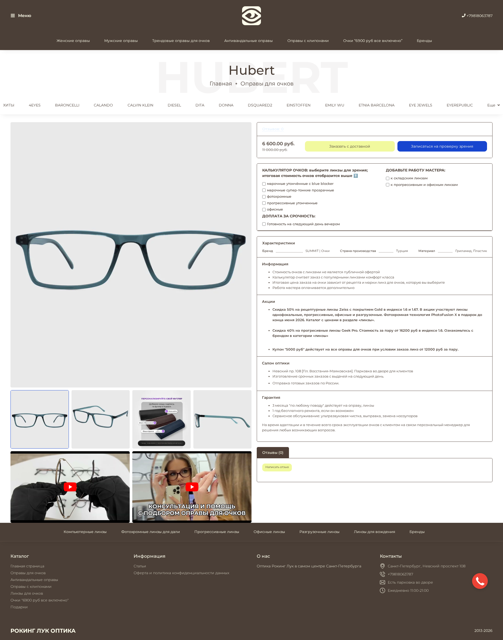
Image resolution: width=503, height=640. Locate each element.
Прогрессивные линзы (216, 531)
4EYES (35, 105)
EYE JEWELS (420, 105)
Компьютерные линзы (85, 531)
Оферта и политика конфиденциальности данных (181, 573)
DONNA (226, 105)
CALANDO (103, 105)
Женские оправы (73, 40)
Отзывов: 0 (272, 129)
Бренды (424, 40)
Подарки (19, 607)
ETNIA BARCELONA (377, 105)
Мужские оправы (121, 40)
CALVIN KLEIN (140, 105)
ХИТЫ (8, 105)
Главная (221, 83)
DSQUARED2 (260, 105)
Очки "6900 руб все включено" (39, 600)
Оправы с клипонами (308, 40)
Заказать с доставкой (349, 146)
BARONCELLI (67, 105)
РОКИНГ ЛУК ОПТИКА (43, 630)
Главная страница (27, 566)
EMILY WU (334, 105)
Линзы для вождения (374, 531)
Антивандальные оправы (248, 40)
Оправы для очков (267, 83)
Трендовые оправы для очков (181, 40)
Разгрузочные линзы (319, 531)
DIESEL (174, 105)
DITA (199, 105)
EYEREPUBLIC (460, 105)
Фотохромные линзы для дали (150, 531)
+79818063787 (479, 15)
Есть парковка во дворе (410, 582)
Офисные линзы (269, 531)
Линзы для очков (26, 593)
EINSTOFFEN (298, 105)
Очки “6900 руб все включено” (372, 40)
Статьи (140, 566)
